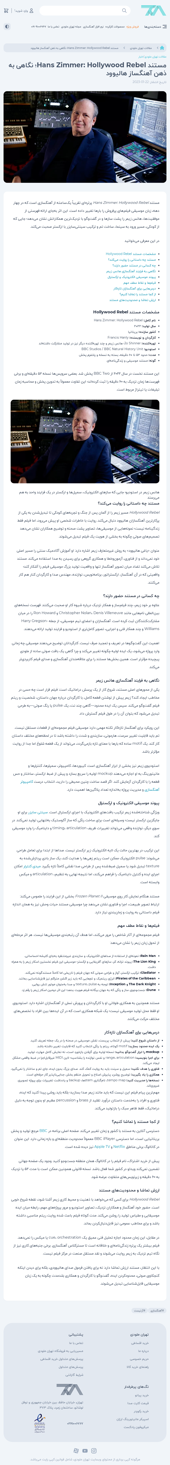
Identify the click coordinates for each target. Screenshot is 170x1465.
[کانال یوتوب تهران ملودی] (85, 1450)
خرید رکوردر (141, 1411)
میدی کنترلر (32, 866)
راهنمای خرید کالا (138, 1367)
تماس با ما (76, 1343)
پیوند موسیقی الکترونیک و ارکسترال (132, 277)
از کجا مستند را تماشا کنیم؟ (138, 294)
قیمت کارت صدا (138, 1403)
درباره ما (143, 1351)
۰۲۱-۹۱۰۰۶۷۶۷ (38, 26)
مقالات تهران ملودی (155, 56)
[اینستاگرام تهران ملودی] (94, 1450)
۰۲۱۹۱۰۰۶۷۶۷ (75, 1423)
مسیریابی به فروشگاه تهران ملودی (60, 1351)
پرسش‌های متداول (71, 1367)
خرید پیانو (142, 1395)
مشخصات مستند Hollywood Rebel (131, 254)
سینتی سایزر (38, 812)
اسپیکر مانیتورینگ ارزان (133, 1419)
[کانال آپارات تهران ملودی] (76, 1450)
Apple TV (102, 1147)
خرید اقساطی (140, 1343)
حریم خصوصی (139, 1359)
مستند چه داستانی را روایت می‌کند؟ (132, 260)
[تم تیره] (7, 26)
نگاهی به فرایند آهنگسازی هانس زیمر (131, 271)
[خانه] (162, 48)
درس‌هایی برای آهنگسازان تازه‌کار (135, 288)
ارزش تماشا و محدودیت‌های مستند (132, 300)
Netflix (119, 1147)
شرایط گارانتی (74, 1375)
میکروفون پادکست (136, 1427)
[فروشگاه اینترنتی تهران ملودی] (153, 10)
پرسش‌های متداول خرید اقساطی (61, 1359)
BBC (43, 1131)
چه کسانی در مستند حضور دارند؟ (134, 265)
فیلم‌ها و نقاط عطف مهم (140, 283)
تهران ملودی (139, 1334)
